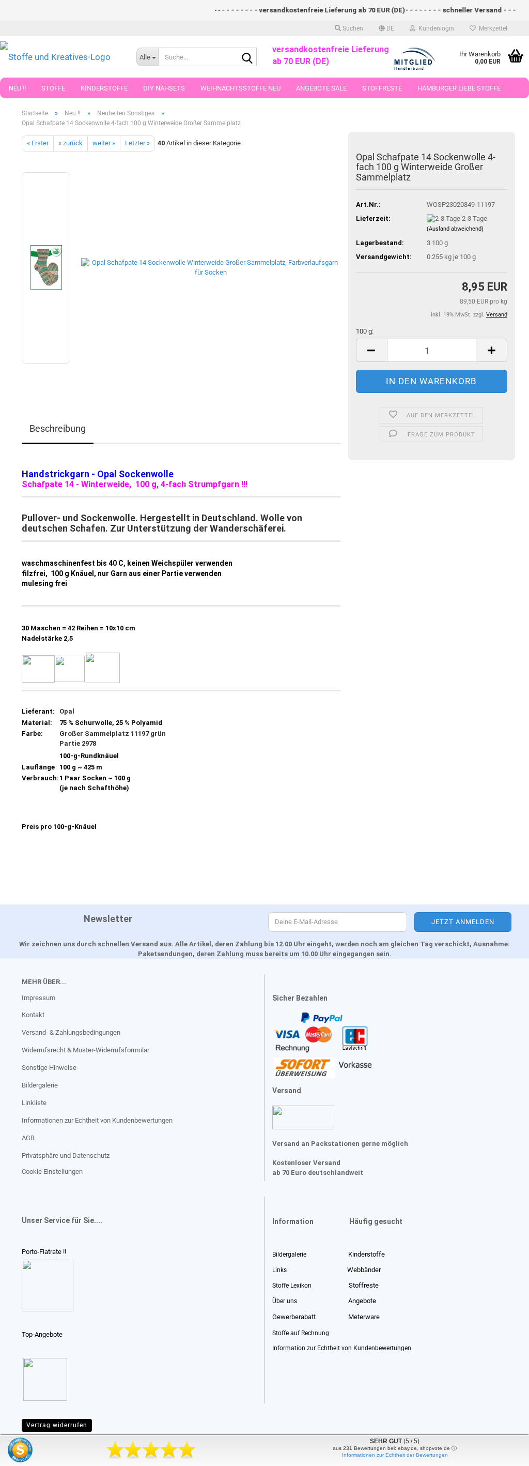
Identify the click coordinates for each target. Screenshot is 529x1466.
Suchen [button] (352, 28)
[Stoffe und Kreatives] (60, 57)
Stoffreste (382, 88)
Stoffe (53, 88)
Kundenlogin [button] (434, 28)
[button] (386, 28)
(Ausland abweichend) (455, 228)
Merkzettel (491, 28)
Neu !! (17, 88)
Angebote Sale (321, 88)
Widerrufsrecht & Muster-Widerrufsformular (85, 1050)
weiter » (103, 143)
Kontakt (33, 1015)
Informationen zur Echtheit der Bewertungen (395, 1455)
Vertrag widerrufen (56, 1425)
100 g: (365, 331)
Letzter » (137, 143)
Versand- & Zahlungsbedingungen (71, 1032)
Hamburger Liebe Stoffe (459, 88)
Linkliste (34, 1103)
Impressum (38, 998)
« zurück (70, 143)
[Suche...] (247, 57)
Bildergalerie (40, 1085)
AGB (28, 1138)
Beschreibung (57, 428)
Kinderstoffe (104, 88)
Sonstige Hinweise (49, 1067)
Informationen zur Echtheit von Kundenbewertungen (97, 1120)
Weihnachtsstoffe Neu (240, 88)
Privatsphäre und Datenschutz (66, 1155)
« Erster (38, 143)
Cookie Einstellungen (52, 1171)
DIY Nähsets (164, 88)
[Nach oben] (28, 1450)
